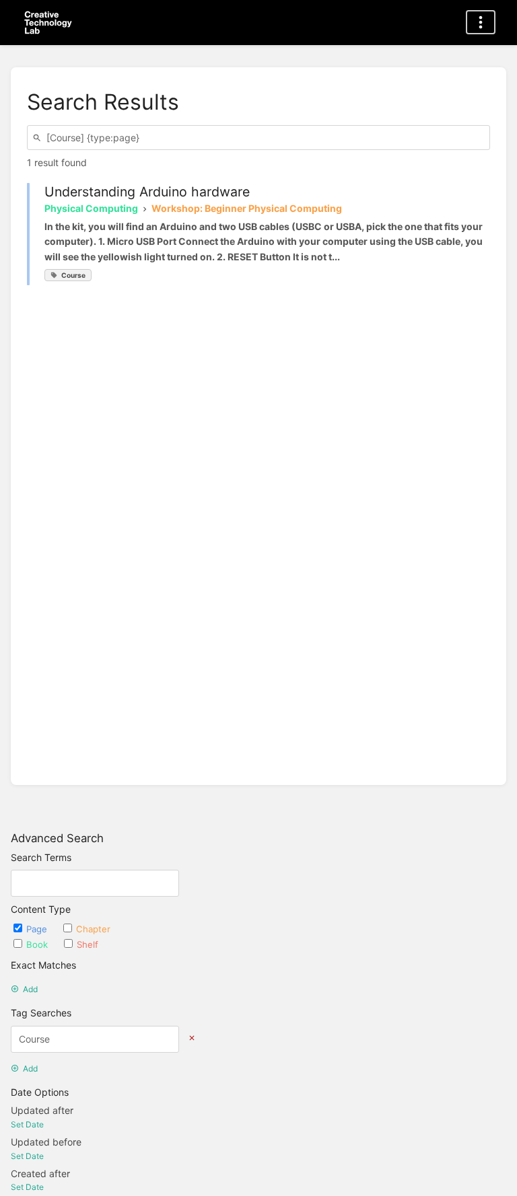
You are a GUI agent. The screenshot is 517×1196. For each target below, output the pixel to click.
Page (38, 929)
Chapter (93, 929)
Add (30, 989)
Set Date (27, 1124)
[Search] (39, 137)
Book (38, 944)
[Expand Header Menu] (480, 22)
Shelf (87, 944)
